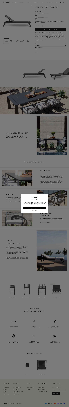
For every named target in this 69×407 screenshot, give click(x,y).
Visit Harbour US (34, 210)
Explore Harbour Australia (34, 207)
